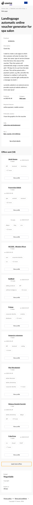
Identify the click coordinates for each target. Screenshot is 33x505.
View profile (16, 178)
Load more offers (16, 464)
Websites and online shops (17, 8)
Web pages (4, 11)
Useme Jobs (4, 8)
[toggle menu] (30, 2)
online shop (7, 125)
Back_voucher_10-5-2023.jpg (12, 134)
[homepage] (5, 2)
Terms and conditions (21, 498)
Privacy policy (8, 498)
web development (15, 125)
